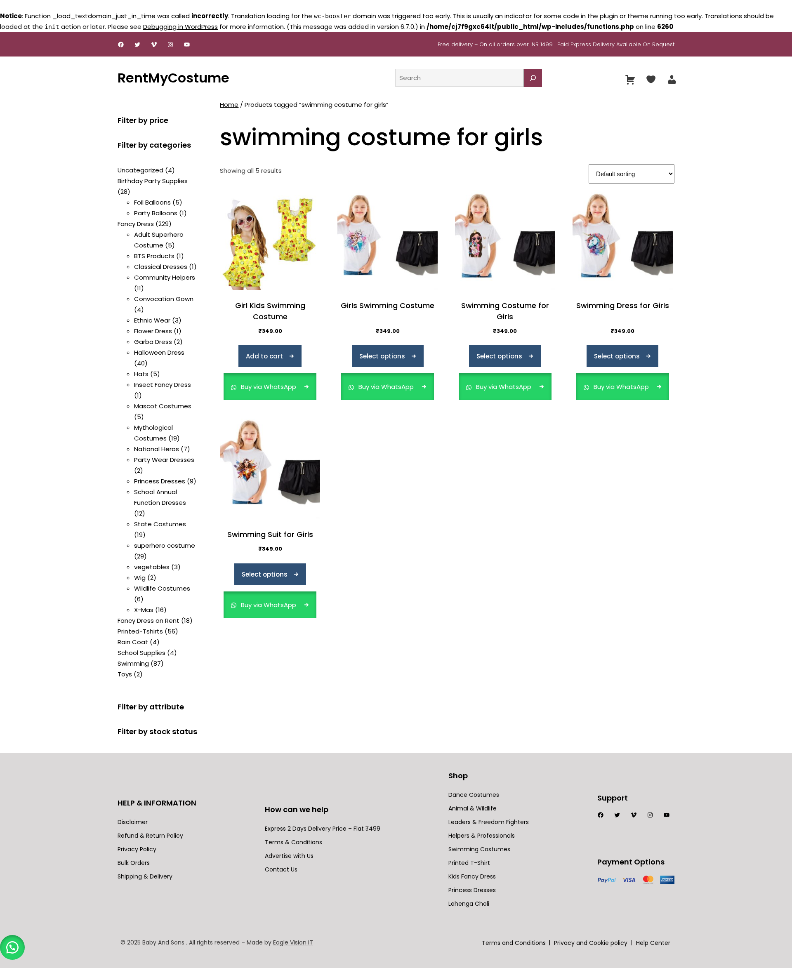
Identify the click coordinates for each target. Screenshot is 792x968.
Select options (382, 356)
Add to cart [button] (264, 356)
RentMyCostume (173, 77)
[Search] (533, 78)
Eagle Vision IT (293, 942)
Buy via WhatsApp (268, 386)
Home (229, 104)
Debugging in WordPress (180, 26)
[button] (12, 947)
